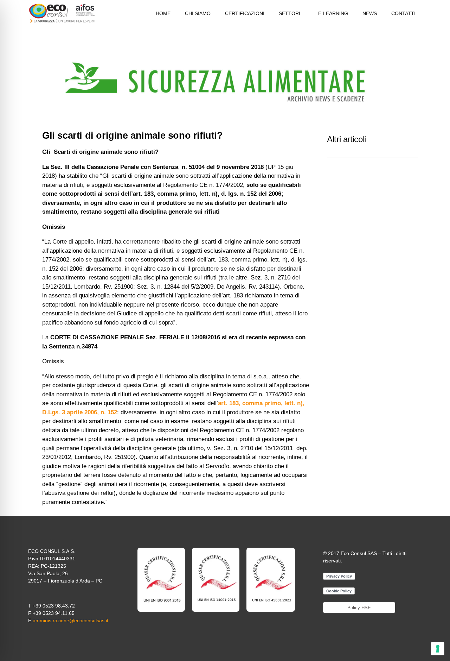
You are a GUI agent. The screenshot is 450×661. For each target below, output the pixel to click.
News (369, 13)
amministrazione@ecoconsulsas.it (70, 620)
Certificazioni (244, 13)
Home (163, 13)
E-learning (333, 13)
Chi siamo (198, 13)
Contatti (403, 13)
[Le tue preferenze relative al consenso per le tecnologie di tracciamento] (437, 648)
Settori (289, 13)
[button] (291, 13)
